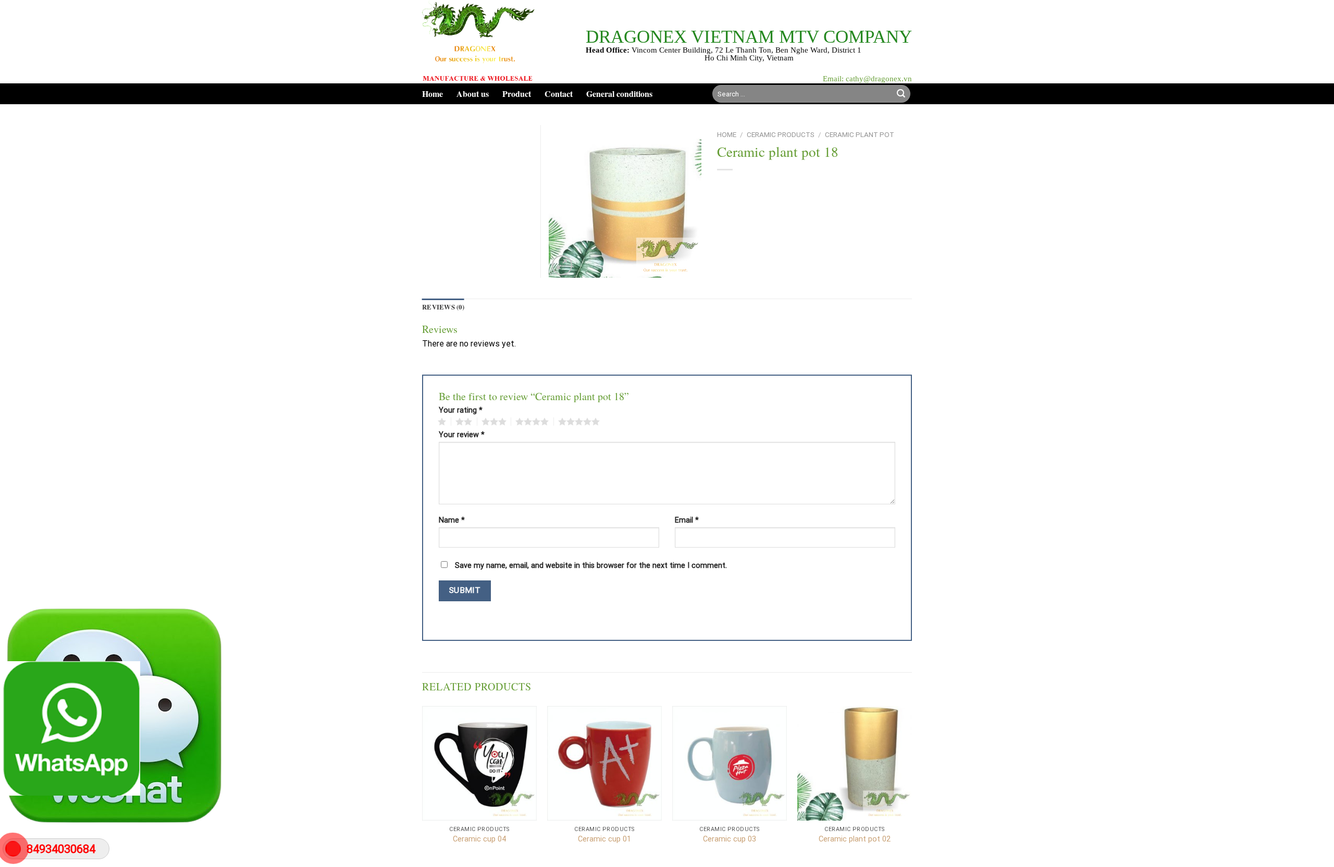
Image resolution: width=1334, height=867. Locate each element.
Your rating (461, 410)
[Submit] (901, 94)
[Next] (911, 785)
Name (452, 520)
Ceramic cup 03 (729, 839)
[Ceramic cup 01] (604, 763)
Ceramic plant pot (859, 134)
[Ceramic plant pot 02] (854, 763)
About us (472, 94)
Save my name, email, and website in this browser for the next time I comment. (591, 565)
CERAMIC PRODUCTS (780, 134)
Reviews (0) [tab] (443, 307)
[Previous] (422, 785)
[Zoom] (562, 265)
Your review (462, 435)
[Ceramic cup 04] (479, 763)
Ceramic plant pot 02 (855, 839)
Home (432, 94)
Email (687, 520)
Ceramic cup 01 (604, 839)
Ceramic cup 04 (479, 839)
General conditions (619, 94)
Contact (559, 94)
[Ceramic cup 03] (729, 763)
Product (516, 94)
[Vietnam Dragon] (479, 41)
